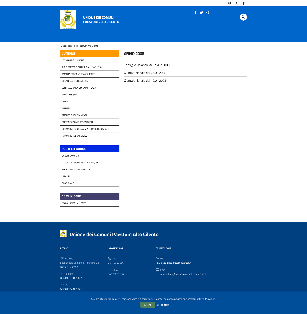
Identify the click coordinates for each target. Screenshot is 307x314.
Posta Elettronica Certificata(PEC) (80, 162)
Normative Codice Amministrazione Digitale (85, 129)
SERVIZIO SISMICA (70, 94)
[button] (229, 3)
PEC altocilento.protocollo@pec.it (173, 263)
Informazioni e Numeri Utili (76, 169)
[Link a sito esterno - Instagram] (207, 12)
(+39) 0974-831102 (71, 278)
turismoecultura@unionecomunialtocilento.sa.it (181, 274)
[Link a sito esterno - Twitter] (201, 12)
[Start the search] (243, 17)
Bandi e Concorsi (71, 155)
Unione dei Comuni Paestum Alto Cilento (101, 19)
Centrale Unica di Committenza (79, 87)
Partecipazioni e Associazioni (77, 122)
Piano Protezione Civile (74, 135)
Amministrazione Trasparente (78, 74)
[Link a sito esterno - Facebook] (195, 12)
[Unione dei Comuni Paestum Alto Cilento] (68, 19)
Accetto (147, 304)
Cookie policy (163, 304)
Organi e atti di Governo (75, 80)
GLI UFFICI (66, 108)
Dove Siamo (68, 183)
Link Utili (66, 176)
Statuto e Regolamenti (74, 115)
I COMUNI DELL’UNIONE (73, 60)
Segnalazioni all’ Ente (74, 203)
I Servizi (66, 101)
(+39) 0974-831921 (71, 289)
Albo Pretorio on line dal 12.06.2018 (82, 67)
